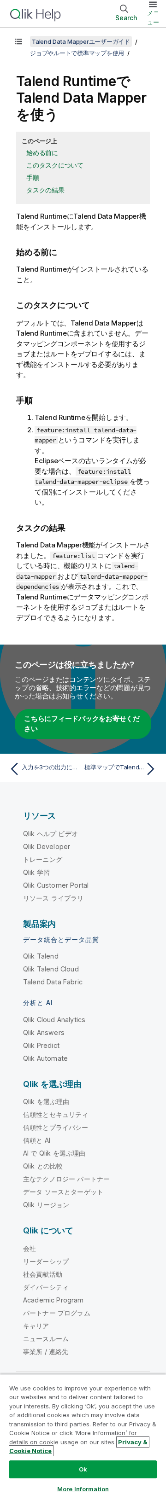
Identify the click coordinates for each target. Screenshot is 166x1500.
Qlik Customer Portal (56, 885)
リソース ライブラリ (53, 898)
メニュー (153, 17)
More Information (83, 1489)
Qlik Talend (41, 956)
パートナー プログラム (56, 1313)
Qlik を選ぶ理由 (46, 1101)
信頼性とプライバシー (56, 1127)
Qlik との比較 (43, 1166)
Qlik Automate (45, 1058)
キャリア (36, 1326)
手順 (32, 177)
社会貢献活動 (42, 1274)
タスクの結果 (45, 190)
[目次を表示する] (18, 41)
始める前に (42, 153)
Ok (83, 1469)
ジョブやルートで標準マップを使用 (77, 53)
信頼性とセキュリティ (56, 1114)
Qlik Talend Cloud (51, 969)
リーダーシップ (46, 1261)
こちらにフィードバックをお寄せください (82, 723)
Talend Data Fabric (53, 982)
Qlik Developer (46, 846)
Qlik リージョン (46, 1205)
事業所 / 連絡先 (45, 1351)
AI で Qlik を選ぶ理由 (54, 1153)
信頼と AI (36, 1140)
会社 (29, 1248)
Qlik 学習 (36, 872)
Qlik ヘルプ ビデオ (50, 833)
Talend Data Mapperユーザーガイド (81, 41)
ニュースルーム (46, 1339)
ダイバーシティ (46, 1287)
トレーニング (42, 859)
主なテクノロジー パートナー (66, 1179)
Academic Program (53, 1300)
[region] (83, 1437)
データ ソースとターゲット (63, 1192)
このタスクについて (54, 165)
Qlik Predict (41, 1045)
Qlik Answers (44, 1032)
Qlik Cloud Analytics (54, 1019)
